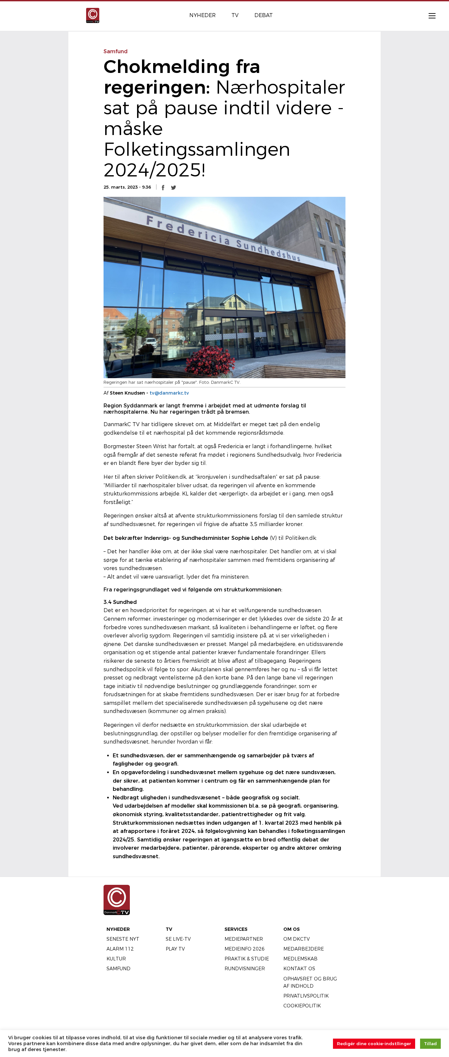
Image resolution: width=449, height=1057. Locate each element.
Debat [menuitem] (263, 15)
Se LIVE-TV (178, 939)
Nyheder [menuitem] (202, 15)
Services (236, 929)
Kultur (116, 959)
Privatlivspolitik (306, 996)
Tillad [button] (430, 1043)
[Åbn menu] (428, 15)
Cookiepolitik (302, 1006)
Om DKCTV (296, 939)
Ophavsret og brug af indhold (310, 982)
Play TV (175, 949)
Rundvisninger (245, 969)
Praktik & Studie (247, 959)
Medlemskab (300, 959)
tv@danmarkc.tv (169, 393)
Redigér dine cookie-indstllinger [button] (374, 1043)
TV (169, 929)
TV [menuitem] (235, 15)
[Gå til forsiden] (92, 15)
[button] (163, 187)
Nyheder (118, 929)
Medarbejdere (303, 949)
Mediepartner (244, 939)
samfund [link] (116, 51)
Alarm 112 (120, 949)
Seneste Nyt (122, 939)
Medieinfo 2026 (245, 949)
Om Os (291, 929)
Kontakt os (299, 969)
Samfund (118, 969)
